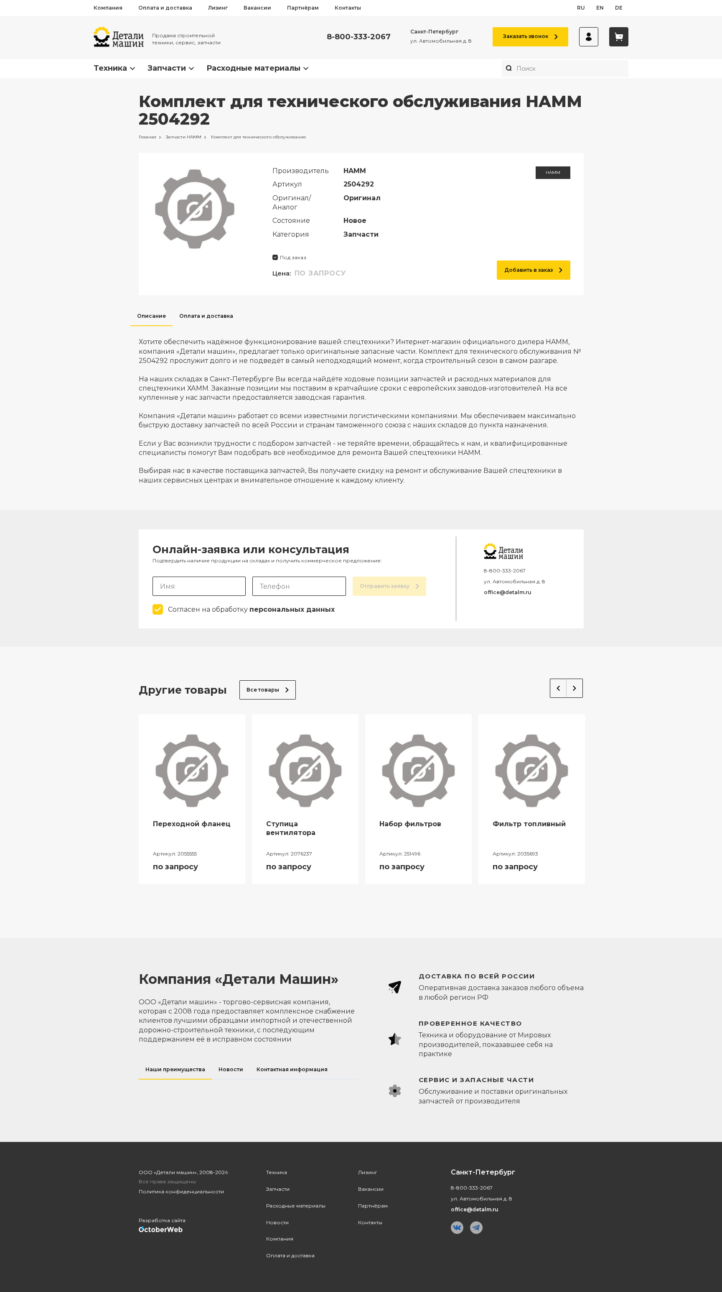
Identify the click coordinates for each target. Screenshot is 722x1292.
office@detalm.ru (507, 592)
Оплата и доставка (165, 8)
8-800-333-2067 (359, 37)
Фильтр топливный (529, 824)
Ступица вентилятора (290, 828)
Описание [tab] (151, 316)
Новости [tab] (231, 1069)
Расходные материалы (253, 68)
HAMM (553, 172)
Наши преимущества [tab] (175, 1069)
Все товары (263, 690)
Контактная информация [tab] (292, 1069)
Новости (277, 1222)
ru (581, 8)
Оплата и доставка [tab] (206, 316)
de (619, 8)
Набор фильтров (410, 824)
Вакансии (257, 8)
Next (575, 688)
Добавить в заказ (528, 270)
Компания (108, 8)
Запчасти (166, 68)
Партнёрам (303, 8)
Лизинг (218, 8)
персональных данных (292, 609)
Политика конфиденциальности (181, 1191)
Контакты (348, 8)
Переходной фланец (192, 824)
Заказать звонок (525, 36)
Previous (558, 688)
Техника (110, 68)
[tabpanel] (361, 405)
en (600, 8)
